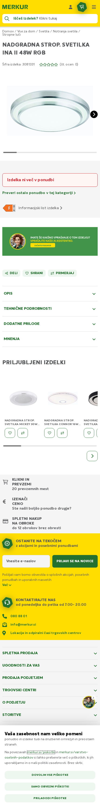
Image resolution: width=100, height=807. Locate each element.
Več (5, 585)
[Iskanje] (7, 18)
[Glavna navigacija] (94, 7)
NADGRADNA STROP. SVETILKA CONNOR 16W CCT (61, 424)
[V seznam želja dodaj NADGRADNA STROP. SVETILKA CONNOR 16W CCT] (49, 433)
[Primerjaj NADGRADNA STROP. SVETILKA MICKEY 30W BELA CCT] (22, 433)
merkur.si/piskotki (41, 752)
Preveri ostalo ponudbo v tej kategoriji (38, 193)
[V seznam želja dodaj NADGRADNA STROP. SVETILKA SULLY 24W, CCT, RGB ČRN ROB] (89, 433)
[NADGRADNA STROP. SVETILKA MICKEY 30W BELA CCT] (23, 399)
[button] (50, 111)
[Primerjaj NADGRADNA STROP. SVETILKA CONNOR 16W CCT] (62, 433)
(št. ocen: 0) (69, 64)
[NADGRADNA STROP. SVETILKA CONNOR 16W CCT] (62, 399)
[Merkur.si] (15, 7)
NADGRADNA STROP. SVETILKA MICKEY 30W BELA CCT (21, 424)
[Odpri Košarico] (82, 7)
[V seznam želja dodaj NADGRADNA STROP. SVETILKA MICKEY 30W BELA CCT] (10, 433)
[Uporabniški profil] (70, 7)
